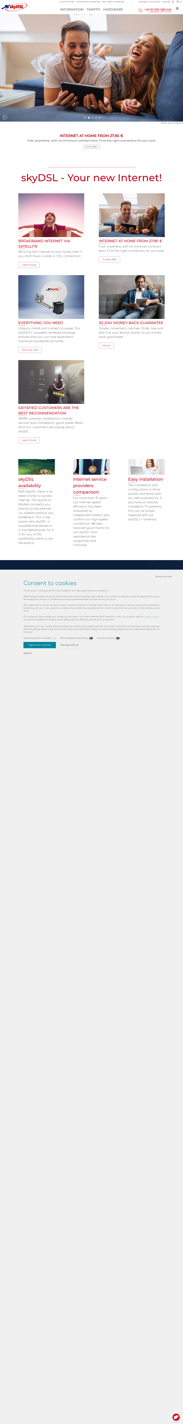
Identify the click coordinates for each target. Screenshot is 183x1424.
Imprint (27, 653)
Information (72, 9)
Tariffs (93, 9)
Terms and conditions (172, 123)
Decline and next (163, 577)
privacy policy (151, 617)
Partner (166, 2)
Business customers (149, 2)
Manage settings (69, 645)
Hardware (113, 9)
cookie (125, 617)
